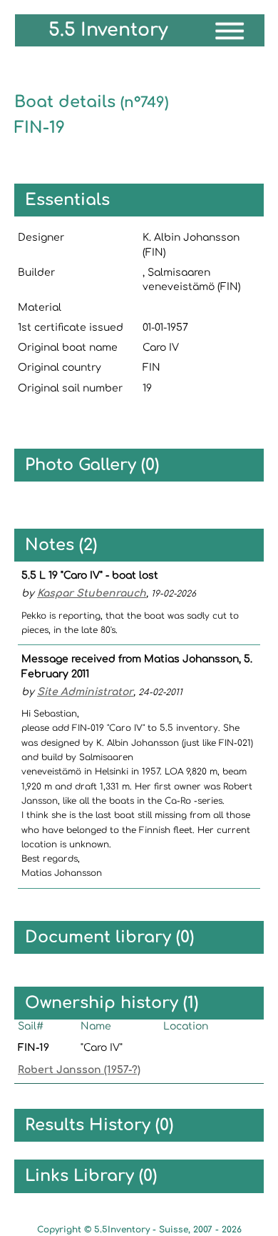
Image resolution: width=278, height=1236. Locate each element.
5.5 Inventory (108, 30)
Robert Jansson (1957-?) (79, 1070)
